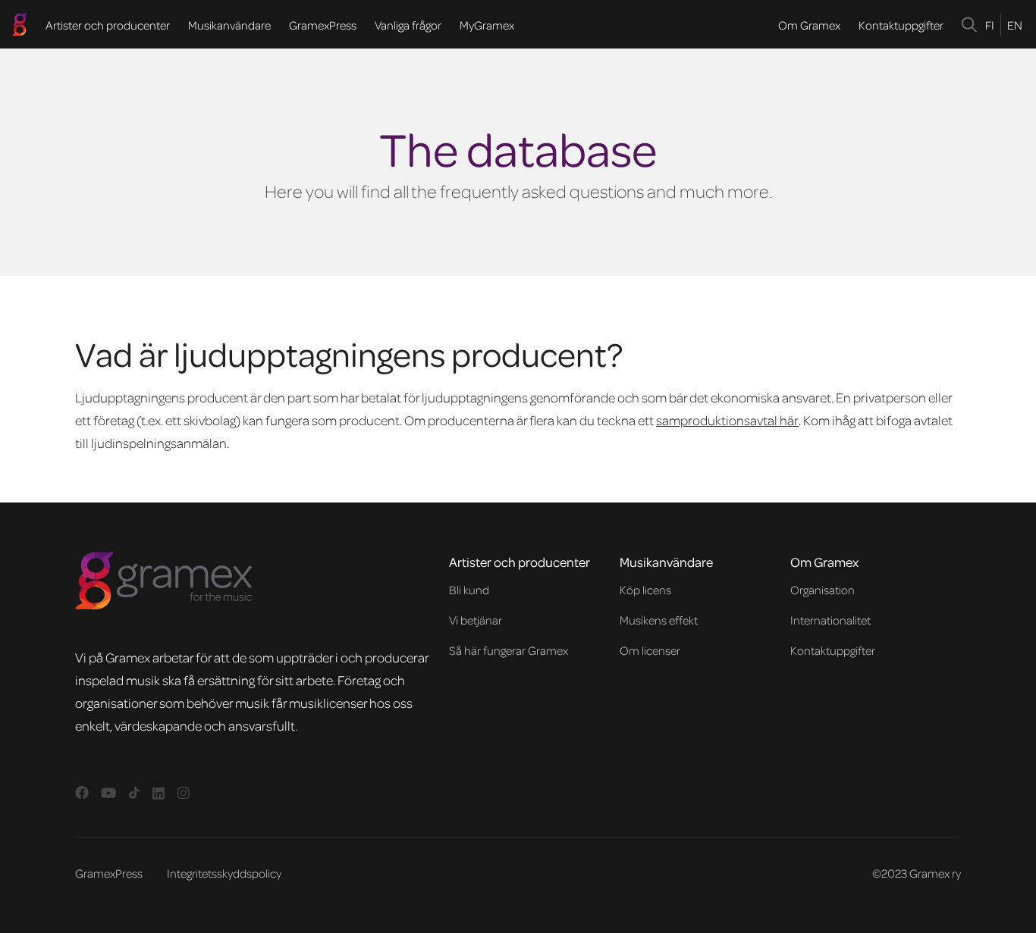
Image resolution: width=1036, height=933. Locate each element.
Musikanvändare (229, 25)
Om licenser (650, 650)
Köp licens (645, 589)
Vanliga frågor (408, 25)
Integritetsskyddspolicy (224, 873)
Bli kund (469, 589)
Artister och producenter (108, 25)
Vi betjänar (475, 620)
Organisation (822, 589)
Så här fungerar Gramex (508, 650)
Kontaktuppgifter (901, 25)
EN (1014, 25)
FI (989, 25)
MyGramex (487, 25)
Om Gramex (809, 25)
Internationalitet (830, 620)
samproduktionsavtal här (727, 420)
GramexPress (322, 25)
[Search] (970, 25)
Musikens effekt (659, 620)
